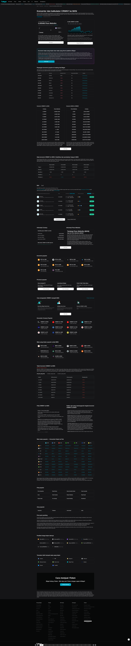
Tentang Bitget (38, 605)
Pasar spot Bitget (56, 190)
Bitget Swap (50, 634)
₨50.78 (66, 469)
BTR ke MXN (44, 345)
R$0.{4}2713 (90, 464)
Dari (39, 27)
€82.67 (53, 453)
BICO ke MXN (44, 356)
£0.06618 (83, 456)
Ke (39, 31)
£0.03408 (83, 472)
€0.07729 (53, 456)
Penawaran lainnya (59, 219)
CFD (49, 608)
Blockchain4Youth (39, 627)
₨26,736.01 (67, 453)
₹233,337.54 (76, 448)
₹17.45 (75, 469)
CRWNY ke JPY (44, 332)
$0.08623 (46, 461)
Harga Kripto (62, 617)
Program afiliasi (74, 615)
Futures (49, 606)
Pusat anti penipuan (75, 610)
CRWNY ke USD (88, 321)
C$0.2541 (60, 469)
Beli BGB (61, 613)
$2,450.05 (47, 448)
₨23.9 (66, 461)
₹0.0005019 (76, 464)
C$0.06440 (60, 472)
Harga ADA (62, 631)
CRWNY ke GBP (59, 332)
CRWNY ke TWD (59, 321)
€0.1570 (53, 469)
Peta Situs (38, 631)
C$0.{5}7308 (60, 464)
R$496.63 (89, 453)
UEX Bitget (38, 620)
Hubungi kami (38, 606)
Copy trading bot (51, 622)
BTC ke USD (43, 259)
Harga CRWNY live (80, 43)
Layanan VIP (74, 613)
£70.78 (83, 453)
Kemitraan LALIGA (39, 624)
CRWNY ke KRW (88, 327)
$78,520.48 (47, 445)
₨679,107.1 (67, 448)
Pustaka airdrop (50, 639)
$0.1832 (46, 469)
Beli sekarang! (85, 75)
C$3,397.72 (60, 448)
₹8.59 (75, 456)
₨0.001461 (67, 464)
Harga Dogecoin (62, 636)
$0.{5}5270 (47, 464)
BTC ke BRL (87, 264)
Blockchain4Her (38, 629)
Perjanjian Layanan (87, 605)
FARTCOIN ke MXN (45, 351)
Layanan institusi (74, 617)
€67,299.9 (53, 445)
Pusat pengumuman (39, 615)
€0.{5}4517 (53, 464)
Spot (49, 605)
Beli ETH (61, 608)
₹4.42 (75, 472)
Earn (49, 617)
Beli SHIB (61, 615)
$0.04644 (46, 472)
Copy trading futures (51, 620)
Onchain (49, 610)
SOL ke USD (87, 259)
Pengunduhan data (75, 620)
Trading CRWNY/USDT (71, 219)
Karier (37, 610)
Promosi (73, 622)
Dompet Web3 (50, 631)
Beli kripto (51, 42)
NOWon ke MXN (73, 351)
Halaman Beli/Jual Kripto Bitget (43, 55)
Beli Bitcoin (62, 606)
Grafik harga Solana (63, 622)
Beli (91, 201)
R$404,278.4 (90, 445)
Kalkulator (61, 624)
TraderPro (50, 629)
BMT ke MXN (58, 345)
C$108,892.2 (60, 445)
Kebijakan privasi (86, 615)
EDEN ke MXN (73, 345)
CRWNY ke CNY (73, 321)
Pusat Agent (50, 627)
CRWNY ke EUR (59, 327)
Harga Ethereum (63, 620)
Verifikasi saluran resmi (76, 608)
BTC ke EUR (43, 264)
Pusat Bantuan (74, 606)
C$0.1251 (60, 456)
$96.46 (46, 453)
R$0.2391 (89, 472)
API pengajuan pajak (75, 627)
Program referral (74, 624)
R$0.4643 (89, 456)
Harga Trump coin (63, 634)
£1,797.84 (83, 448)
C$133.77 (60, 453)
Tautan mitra (38, 622)
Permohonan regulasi (87, 608)
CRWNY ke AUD (44, 327)
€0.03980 (53, 472)
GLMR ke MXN (58, 356)
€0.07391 (53, 461)
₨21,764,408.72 (68, 445)
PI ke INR (57, 269)
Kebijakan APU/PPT (87, 613)
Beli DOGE (62, 610)
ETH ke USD (58, 259)
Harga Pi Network (63, 629)
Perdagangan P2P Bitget (41, 189)
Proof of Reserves (39, 617)
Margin (49, 615)
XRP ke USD (73, 259)
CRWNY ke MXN (44, 321)
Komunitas (38, 608)
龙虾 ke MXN (87, 345)
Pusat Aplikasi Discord (51, 638)
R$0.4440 (89, 461)
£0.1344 (83, 469)
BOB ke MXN (87, 351)
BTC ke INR (43, 269)
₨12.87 (66, 472)
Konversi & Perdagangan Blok (53, 613)
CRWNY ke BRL (73, 332)
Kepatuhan (86, 610)
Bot (48, 624)
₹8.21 (75, 461)
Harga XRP (62, 627)
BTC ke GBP (58, 264)
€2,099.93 (53, 448)
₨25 (66, 456)
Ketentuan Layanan (87, 617)
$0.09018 (46, 456)
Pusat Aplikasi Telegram (52, 636)
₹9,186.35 (75, 453)
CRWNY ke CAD (73, 327)
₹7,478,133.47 (76, 445)
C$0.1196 (60, 461)
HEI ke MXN (58, 351)
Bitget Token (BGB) (39, 613)
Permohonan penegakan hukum (89, 606)
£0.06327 (83, 461)
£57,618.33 (83, 445)
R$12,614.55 (90, 448)
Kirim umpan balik (75, 605)
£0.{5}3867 (83, 464)
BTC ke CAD (73, 264)
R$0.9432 (89, 469)
